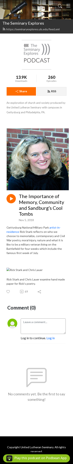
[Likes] (8, 292)
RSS (53, 91)
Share (23, 91)
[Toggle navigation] (68, 5)
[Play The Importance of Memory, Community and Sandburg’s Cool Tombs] (11, 198)
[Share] (39, 291)
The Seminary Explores (23, 23)
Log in (50, 338)
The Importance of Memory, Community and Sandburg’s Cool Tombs (41, 204)
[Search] (60, 6)
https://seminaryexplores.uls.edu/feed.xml (33, 29)
